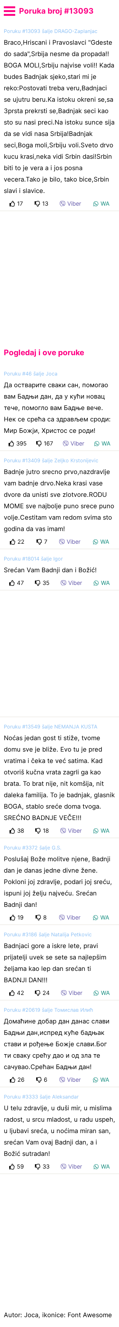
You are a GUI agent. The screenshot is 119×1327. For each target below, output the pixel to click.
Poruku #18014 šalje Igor (33, 558)
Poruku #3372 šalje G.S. (32, 847)
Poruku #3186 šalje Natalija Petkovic (48, 934)
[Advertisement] (59, 274)
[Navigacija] (9, 10)
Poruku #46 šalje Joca (30, 373)
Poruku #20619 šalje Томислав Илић (48, 1010)
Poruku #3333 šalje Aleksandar (41, 1096)
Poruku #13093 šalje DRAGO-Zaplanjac (50, 31)
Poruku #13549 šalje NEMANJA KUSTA (50, 726)
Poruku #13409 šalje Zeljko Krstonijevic (51, 460)
